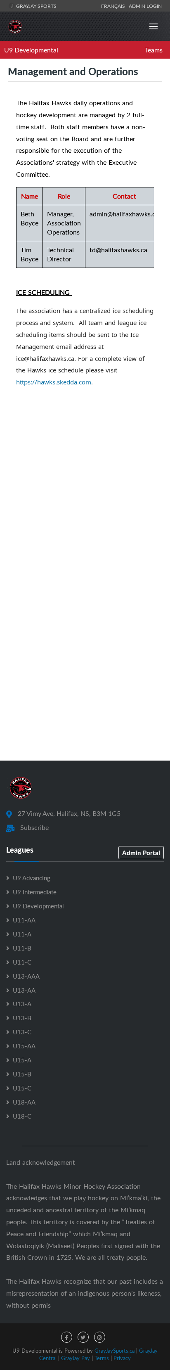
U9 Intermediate (35, 892)
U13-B (22, 1018)
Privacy (122, 1358)
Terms (101, 1358)
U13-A (22, 1004)
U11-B (22, 948)
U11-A (22, 934)
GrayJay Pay (75, 1358)
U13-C (22, 1032)
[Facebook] (66, 1337)
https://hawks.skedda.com (53, 382)
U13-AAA (26, 976)
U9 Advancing (31, 878)
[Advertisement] (85, 657)
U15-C (22, 1088)
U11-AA (24, 920)
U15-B (22, 1074)
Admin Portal (141, 852)
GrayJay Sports (36, 5)
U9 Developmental (31, 50)
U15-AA (24, 1046)
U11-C (22, 962)
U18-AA (24, 1102)
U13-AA (24, 990)
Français (114, 5)
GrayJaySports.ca (114, 1350)
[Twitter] (83, 1337)
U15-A (22, 1060)
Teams (154, 50)
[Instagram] (99, 1337)
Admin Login (145, 5)
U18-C (22, 1116)
